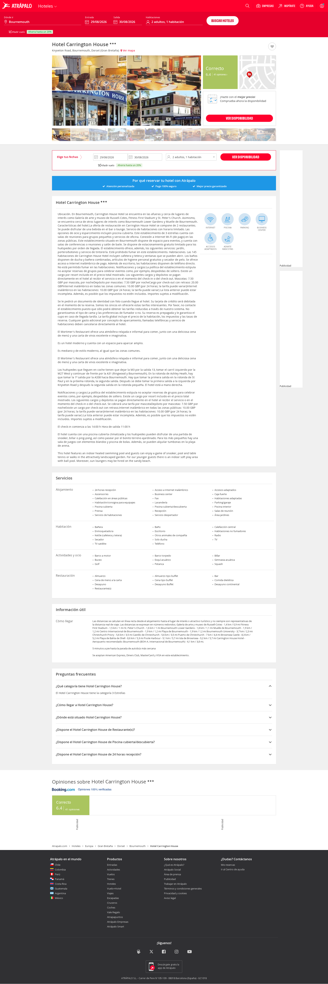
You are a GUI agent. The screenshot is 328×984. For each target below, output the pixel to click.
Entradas (112, 865)
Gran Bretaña (105, 846)
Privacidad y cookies (175, 893)
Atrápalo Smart (115, 926)
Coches (111, 907)
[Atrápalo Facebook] (164, 952)
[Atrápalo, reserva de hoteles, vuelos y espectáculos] (17, 6)
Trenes (110, 879)
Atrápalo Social (172, 869)
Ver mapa (128, 50)
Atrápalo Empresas (117, 921)
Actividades (113, 869)
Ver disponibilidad (245, 157)
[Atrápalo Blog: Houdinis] (138, 951)
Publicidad (170, 879)
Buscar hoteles (222, 20)
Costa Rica (60, 883)
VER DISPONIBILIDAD (239, 118)
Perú (57, 874)
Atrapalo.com (59, 846)
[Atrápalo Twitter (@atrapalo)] (151, 952)
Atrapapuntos (115, 917)
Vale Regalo (113, 912)
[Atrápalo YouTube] (189, 952)
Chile (57, 865)
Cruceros (112, 902)
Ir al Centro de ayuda (232, 869)
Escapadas (113, 898)
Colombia (60, 869)
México (59, 898)
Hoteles (76, 846)
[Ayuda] (306, 6)
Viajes (110, 893)
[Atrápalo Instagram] (177, 952)
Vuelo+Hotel (114, 888)
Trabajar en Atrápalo (175, 883)
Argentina (60, 893)
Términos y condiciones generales (183, 888)
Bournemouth (137, 846)
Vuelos (111, 874)
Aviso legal (170, 898)
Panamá (59, 879)
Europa (89, 846)
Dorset (121, 846)
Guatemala (61, 888)
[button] (272, 47)
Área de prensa (172, 874)
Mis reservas (228, 865)
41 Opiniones (220, 74)
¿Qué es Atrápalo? (174, 865)
